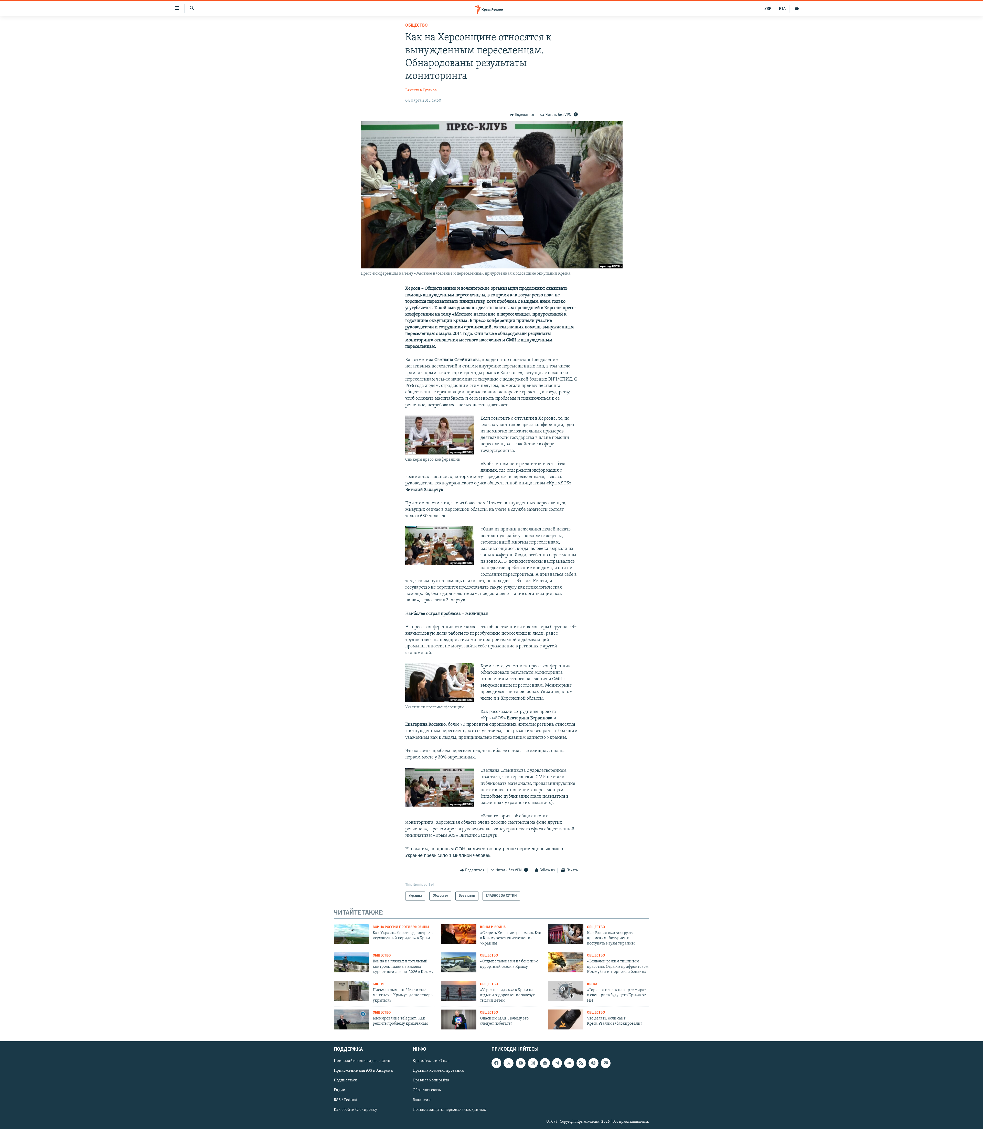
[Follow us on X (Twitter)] (508, 1063)
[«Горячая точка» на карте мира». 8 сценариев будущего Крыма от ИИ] (565, 991)
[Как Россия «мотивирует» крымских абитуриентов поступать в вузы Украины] (565, 934)
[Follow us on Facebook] (496, 1063)
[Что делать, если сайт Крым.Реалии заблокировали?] (565, 1019)
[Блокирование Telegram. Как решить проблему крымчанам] (351, 1019)
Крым (592, 984)
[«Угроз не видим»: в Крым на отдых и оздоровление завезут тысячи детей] (458, 991)
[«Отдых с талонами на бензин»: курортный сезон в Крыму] (458, 962)
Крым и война (493, 927)
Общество (416, 25)
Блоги (378, 984)
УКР (767, 9)
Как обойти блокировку (355, 1110)
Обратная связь (427, 1090)
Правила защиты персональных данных (449, 1110)
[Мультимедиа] (797, 8)
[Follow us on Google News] (545, 1063)
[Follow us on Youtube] (521, 1063)
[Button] (522, 115)
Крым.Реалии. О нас (431, 1061)
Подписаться (345, 1080)
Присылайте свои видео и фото (362, 1061)
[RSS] (581, 1063)
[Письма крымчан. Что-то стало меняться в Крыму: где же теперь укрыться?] (351, 991)
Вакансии (422, 1100)
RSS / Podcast (345, 1100)
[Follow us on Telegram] (557, 1063)
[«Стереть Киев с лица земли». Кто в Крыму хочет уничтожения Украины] (458, 934)
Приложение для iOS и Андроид (363, 1071)
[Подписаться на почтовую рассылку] (606, 1063)
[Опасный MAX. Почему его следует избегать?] (458, 1019)
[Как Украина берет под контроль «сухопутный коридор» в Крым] (351, 934)
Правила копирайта (431, 1080)
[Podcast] (593, 1063)
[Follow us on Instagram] (533, 1063)
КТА (782, 9)
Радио (339, 1090)
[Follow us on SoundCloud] (569, 1063)
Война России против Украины (401, 927)
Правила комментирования (438, 1071)
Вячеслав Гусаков (421, 90)
